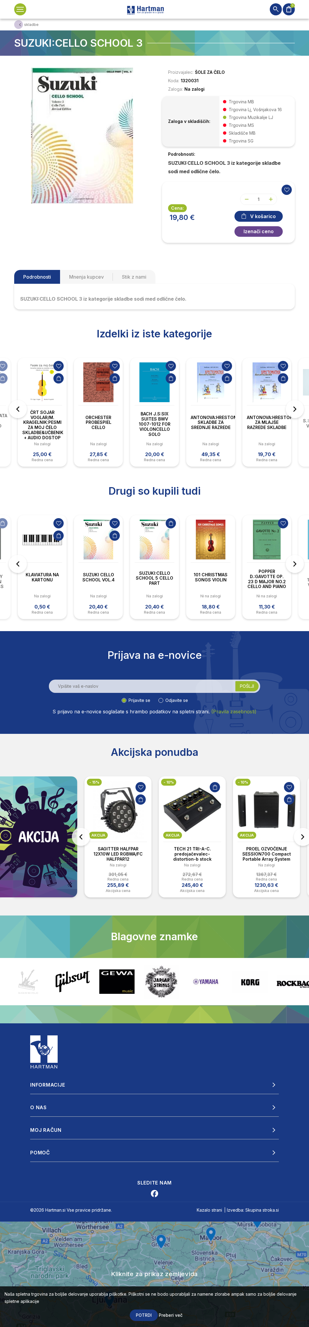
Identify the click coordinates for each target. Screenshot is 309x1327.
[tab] (37, 277)
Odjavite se (176, 700)
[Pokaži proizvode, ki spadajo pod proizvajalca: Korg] (205, 982)
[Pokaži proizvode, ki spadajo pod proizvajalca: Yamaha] (161, 982)
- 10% (169, 782)
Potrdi (144, 1315)
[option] (42, 412)
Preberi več (171, 1315)
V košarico (263, 216)
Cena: (177, 208)
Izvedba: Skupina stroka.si (253, 1210)
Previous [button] (18, 409)
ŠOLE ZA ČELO (210, 72)
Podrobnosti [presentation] (37, 277)
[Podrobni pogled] (82, 135)
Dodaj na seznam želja (58, 366)
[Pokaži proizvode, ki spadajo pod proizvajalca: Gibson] (28, 981)
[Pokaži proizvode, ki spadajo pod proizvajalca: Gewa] (72, 981)
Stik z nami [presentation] (134, 277)
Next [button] (295, 409)
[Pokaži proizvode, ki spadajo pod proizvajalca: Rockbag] (250, 981)
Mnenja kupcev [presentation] (86, 277)
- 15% (94, 782)
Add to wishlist (287, 190)
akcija (98, 835)
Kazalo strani (209, 1210)
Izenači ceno (259, 231)
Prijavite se (139, 700)
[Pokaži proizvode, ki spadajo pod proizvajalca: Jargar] (117, 982)
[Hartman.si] (44, 1051)
